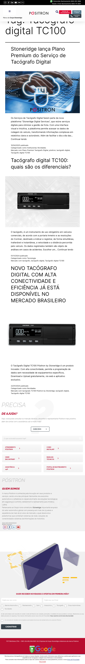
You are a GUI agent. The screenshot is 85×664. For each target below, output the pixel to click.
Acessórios (48, 605)
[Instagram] (5, 2)
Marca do (12, 18)
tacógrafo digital (63, 150)
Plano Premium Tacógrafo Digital (35, 150)
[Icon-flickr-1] (19, 2)
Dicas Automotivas (74, 605)
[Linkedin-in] (12, 2)
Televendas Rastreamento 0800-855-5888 (67, 1)
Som (38, 605)
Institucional (32, 148)
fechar (42, 662)
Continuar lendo (19, 139)
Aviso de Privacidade (73, 659)
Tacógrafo (60, 605)
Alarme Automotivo (11, 605)
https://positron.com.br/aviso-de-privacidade (61, 616)
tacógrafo (26, 261)
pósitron (52, 150)
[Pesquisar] (80, 438)
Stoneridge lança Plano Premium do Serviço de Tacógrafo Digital (38, 55)
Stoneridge (37, 508)
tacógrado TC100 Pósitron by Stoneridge (38, 391)
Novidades (42, 148)
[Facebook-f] (8, 2)
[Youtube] (15, 2)
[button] (57, 11)
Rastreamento (27, 605)
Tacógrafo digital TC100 (20, 153)
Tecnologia (31, 258)
